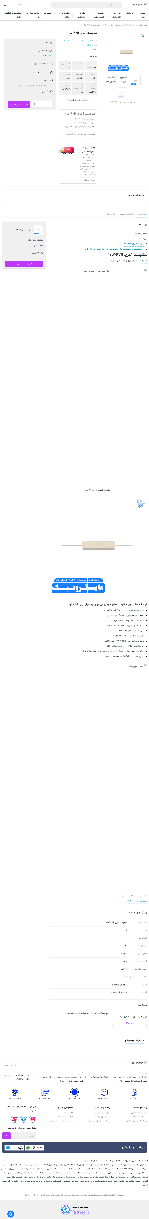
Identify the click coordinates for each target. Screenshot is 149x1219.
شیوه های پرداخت (139, 1116)
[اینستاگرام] (32, 1119)
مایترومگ (68, 1112)
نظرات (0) (111, 214)
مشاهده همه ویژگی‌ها (78, 100)
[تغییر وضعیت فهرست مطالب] (144, 238)
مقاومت (143, 260)
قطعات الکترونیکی (134, 25)
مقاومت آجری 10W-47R (134, 243)
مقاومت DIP (108, 25)
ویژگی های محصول (126, 214)
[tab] (142, 214)
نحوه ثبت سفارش (139, 1112)
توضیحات (142, 214)
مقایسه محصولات (65, 1116)
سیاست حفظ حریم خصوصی (60, 1121)
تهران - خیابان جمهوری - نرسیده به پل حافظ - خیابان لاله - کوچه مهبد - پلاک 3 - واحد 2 (60, 1079)
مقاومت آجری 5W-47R (136, 901)
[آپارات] (14, 1119)
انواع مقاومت (120, 25)
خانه (145, 25)
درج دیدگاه (129, 1023)
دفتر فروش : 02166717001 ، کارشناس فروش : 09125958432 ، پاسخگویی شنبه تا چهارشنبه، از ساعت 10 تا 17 (118, 1079)
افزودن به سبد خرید (19, 104)
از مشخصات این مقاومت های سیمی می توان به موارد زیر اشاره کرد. (114, 249)
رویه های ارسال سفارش (136, 1121)
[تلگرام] (23, 1119)
